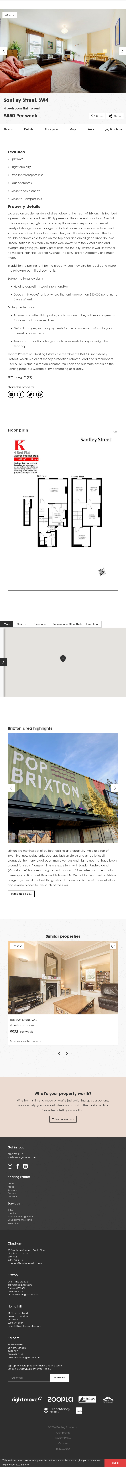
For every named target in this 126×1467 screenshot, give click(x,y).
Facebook (17, 1166)
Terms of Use (63, 1449)
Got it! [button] (115, 1463)
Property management (20, 1216)
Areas (11, 1186)
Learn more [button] (22, 1464)
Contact (12, 1196)
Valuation (13, 1223)
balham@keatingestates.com (24, 1357)
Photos (8, 129)
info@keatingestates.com (21, 1157)
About (11, 1183)
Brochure (116, 129)
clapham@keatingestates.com (25, 1263)
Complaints (63, 1432)
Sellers (11, 1210)
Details (28, 129)
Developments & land (20, 1219)
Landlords (13, 1213)
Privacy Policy (63, 1438)
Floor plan (51, 129)
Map (72, 129)
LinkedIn (25, 1166)
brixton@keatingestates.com (23, 1294)
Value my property (63, 1119)
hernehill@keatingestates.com (24, 1326)
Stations (21, 624)
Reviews (12, 1190)
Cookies (63, 1443)
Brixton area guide (21, 894)
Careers (12, 1193)
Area (90, 129)
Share (117, 116)
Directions (39, 624)
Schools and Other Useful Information (75, 624)
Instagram (10, 1166)
